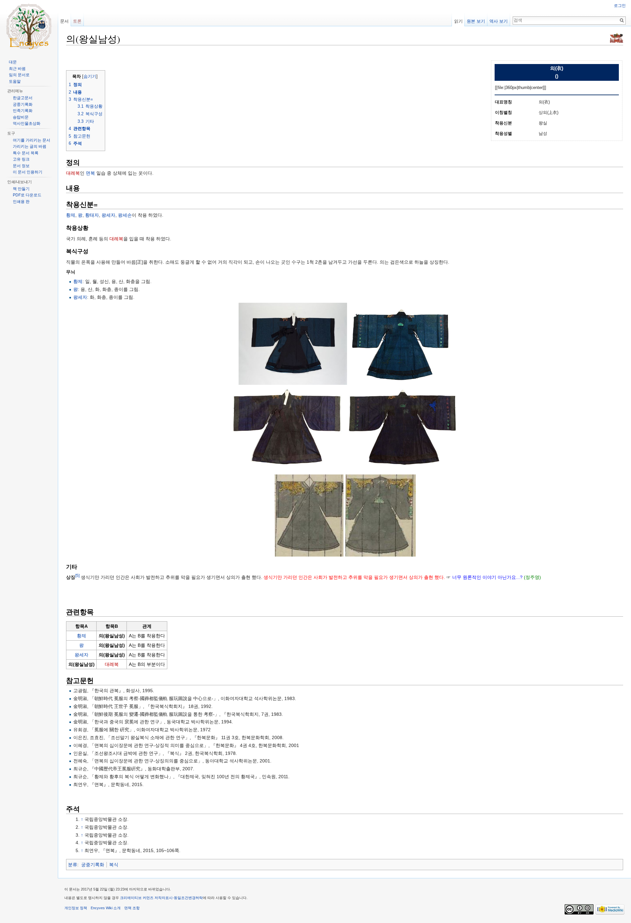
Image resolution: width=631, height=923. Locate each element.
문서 (64, 21)
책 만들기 (21, 189)
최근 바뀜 (17, 68)
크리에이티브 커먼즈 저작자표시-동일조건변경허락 (161, 898)
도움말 (15, 81)
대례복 (73, 173)
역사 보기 (498, 21)
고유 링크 (21, 159)
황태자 (92, 215)
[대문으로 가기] (29, 26)
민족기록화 (23, 110)
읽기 (458, 21)
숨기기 (89, 76)
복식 (113, 864)
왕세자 (108, 215)
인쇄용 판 (21, 201)
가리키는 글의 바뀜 (29, 146)
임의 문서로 (19, 75)
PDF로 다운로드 (27, 195)
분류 (72, 864)
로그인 (620, 5)
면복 (90, 173)
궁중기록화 (92, 864)
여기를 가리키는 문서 (31, 140)
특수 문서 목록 (25, 153)
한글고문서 (23, 98)
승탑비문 (21, 117)
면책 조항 (132, 908)
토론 (77, 21)
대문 (13, 62)
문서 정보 (21, 166)
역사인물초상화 (26, 123)
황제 (70, 215)
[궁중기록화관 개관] (616, 37)
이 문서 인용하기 (27, 172)
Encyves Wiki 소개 (106, 908)
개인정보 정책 (75, 908)
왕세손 (125, 215)
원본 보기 (476, 21)
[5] (77, 576)
